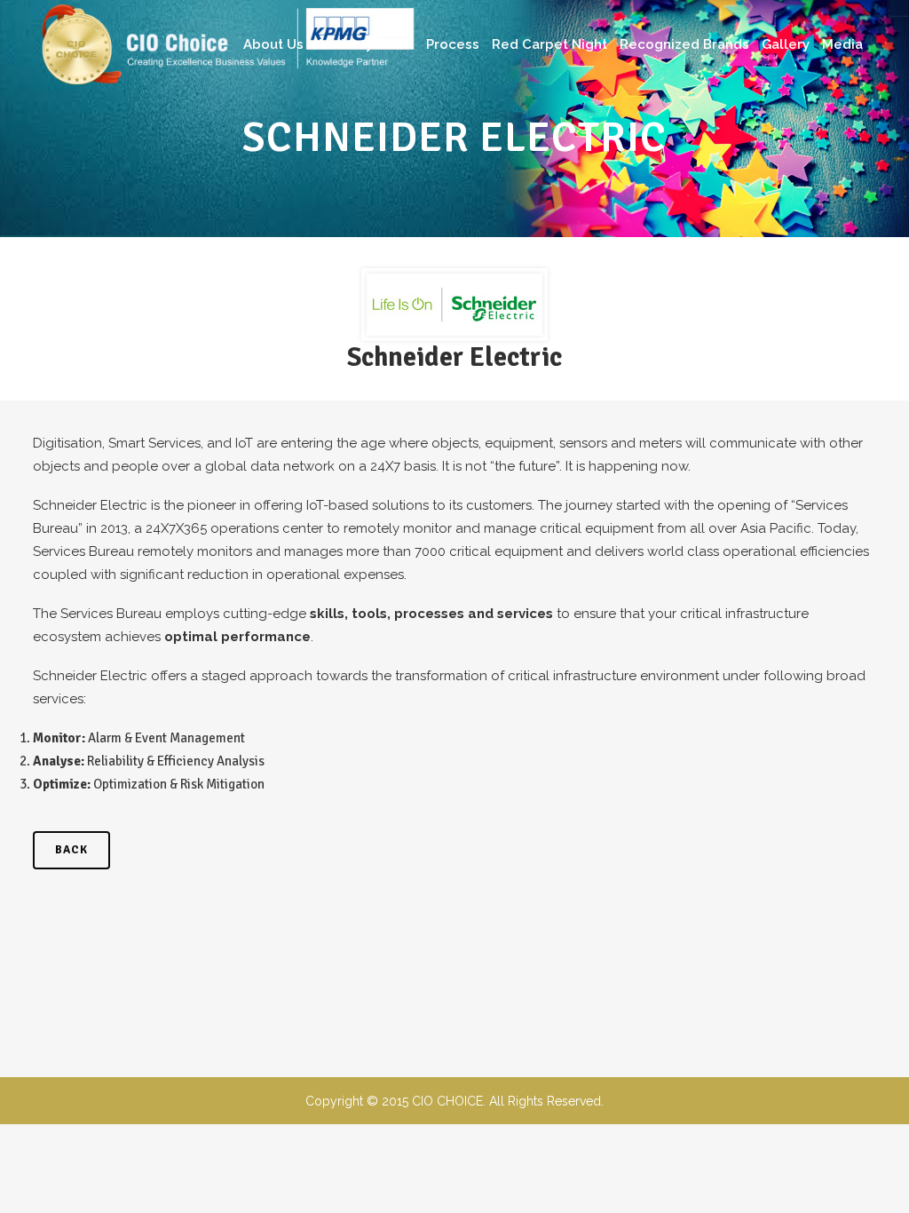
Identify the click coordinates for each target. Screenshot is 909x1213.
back (71, 850)
